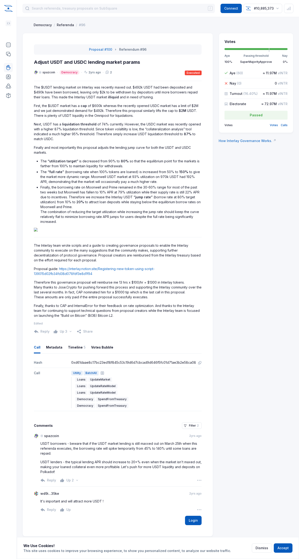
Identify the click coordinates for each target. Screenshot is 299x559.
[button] (8, 45)
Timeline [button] (76, 347)
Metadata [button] (54, 347)
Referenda (65, 25)
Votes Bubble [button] (102, 347)
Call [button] (37, 347)
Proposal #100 (100, 49)
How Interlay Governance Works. (247, 141)
